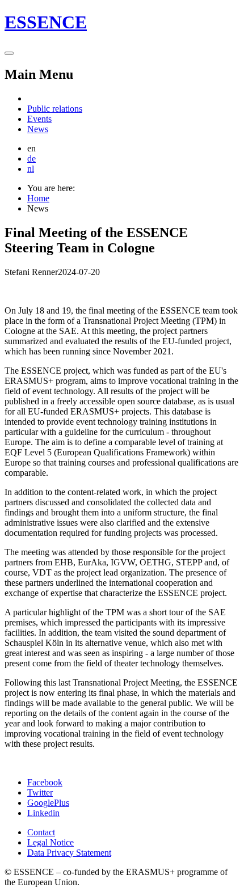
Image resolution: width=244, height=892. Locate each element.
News (37, 129)
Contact (41, 832)
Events (39, 119)
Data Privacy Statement (69, 852)
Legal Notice (50, 842)
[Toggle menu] (9, 53)
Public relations (54, 108)
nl (30, 169)
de (31, 158)
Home (38, 198)
